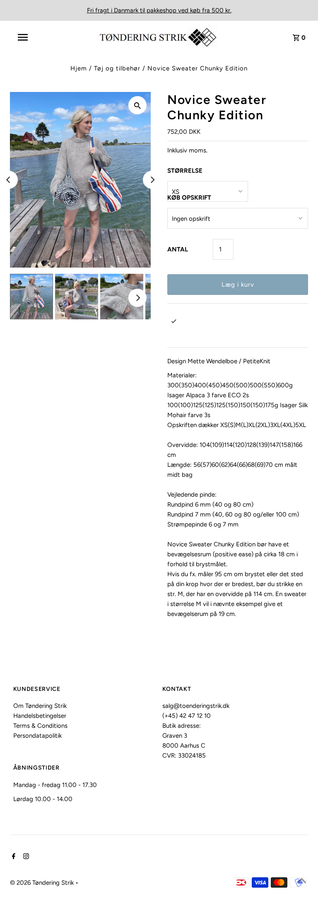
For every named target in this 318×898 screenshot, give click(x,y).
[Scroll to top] (301, 881)
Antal (177, 249)
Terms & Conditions (40, 725)
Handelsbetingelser (39, 715)
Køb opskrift (189, 197)
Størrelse (184, 170)
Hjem (78, 68)
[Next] (152, 180)
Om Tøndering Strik (40, 706)
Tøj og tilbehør (117, 68)
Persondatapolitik (37, 735)
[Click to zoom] (137, 105)
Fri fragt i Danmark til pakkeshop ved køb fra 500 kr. (159, 10)
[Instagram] (25, 857)
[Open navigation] (41, 37)
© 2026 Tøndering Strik (42, 882)
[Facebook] (12, 857)
